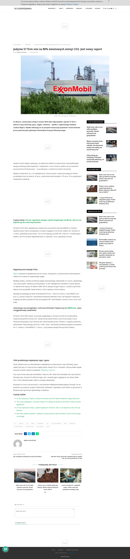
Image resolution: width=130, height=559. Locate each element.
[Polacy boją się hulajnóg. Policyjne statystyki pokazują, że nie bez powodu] (111, 157)
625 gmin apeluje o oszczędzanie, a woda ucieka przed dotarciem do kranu (107, 266)
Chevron (21, 423)
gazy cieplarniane (56, 423)
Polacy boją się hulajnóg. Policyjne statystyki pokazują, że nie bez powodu (95, 158)
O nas (53, 550)
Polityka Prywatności (72, 550)
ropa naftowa (29, 426)
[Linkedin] (109, 8)
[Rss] (113, 8)
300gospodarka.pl (71, 552)
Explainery (89, 8)
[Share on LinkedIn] (33, 433)
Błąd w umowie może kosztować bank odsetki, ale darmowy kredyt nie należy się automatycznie (95, 145)
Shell (48, 426)
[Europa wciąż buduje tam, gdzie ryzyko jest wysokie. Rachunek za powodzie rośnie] (92, 253)
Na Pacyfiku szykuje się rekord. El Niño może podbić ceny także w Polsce (107, 242)
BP (15, 423)
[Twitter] (105, 8)
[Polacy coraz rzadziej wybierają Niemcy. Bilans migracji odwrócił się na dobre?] (47, 475)
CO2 (27, 423)
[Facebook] (103, 8)
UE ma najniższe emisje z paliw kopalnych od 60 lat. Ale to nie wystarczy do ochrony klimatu (47, 221)
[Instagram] (107, 8)
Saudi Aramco (40, 426)
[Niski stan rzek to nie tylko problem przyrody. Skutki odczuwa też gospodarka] (24, 475)
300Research (69, 8)
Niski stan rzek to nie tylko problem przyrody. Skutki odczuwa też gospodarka (24, 487)
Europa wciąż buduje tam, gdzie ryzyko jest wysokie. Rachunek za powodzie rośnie (107, 254)
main (65, 423)
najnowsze (72, 423)
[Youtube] (111, 8)
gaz (47, 423)
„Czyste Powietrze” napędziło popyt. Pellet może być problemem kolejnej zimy (70, 487)
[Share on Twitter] (29, 433)
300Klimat (79, 8)
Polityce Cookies (72, 4)
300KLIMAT (28, 44)
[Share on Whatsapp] (37, 433)
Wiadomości (51, 8)
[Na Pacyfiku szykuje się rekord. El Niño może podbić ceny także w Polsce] (92, 242)
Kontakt (60, 550)
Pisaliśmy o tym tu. (48, 370)
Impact (61, 8)
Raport (16, 274)
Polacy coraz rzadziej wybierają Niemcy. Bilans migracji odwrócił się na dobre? (47, 487)
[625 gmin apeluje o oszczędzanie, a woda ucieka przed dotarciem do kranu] (92, 265)
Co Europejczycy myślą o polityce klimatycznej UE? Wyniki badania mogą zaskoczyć (48, 398)
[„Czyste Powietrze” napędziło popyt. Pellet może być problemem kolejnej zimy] (70, 475)
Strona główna (17, 44)
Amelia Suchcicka (22, 52)
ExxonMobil (40, 423)
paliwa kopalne (18, 426)
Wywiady (97, 8)
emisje (32, 423)
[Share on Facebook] (25, 433)
